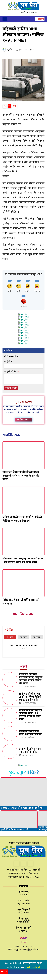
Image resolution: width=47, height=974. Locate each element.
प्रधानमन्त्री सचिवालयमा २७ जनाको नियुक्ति (30, 750)
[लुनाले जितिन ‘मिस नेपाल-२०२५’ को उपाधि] (19, 820)
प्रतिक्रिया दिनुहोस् (11, 388)
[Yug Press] (23, 5)
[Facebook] (16, 863)
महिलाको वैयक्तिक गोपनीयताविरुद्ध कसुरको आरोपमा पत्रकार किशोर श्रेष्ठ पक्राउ (21, 476)
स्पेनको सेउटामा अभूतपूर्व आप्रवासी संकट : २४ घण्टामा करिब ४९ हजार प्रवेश (23, 560)
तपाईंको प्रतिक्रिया (11, 372)
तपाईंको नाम (9, 361)
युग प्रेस (9, 49)
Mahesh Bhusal (33, 967)
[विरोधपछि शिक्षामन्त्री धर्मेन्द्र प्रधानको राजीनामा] (23, 583)
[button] (39, 19)
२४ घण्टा (10, 637)
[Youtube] (30, 863)
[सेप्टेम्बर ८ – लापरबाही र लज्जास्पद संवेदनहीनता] (23, 793)
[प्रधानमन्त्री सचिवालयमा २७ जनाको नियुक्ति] (10, 751)
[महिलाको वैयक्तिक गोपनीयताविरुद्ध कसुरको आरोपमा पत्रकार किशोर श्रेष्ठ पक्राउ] (23, 455)
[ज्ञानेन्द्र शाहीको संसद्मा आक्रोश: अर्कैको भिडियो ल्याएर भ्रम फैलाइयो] (23, 500)
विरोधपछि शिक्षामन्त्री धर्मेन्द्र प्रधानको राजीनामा (21, 602)
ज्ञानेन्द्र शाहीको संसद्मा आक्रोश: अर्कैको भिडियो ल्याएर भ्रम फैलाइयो (22, 519)
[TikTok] (23, 863)
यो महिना (36, 637)
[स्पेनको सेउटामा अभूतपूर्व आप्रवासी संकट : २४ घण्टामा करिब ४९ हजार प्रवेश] (23, 541)
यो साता (23, 637)
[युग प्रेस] (5, 50)
